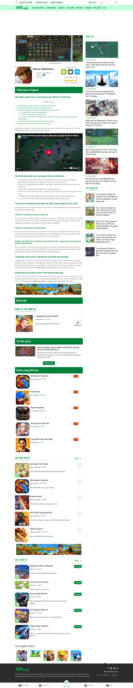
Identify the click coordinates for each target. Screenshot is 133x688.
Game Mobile (51, 7)
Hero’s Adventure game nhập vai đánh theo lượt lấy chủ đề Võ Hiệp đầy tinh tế (58, 348)
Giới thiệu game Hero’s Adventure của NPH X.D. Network (36, 106)
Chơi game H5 (21, 559)
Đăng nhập (92, 2)
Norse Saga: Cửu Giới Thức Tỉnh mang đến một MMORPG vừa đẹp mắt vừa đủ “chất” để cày (101, 152)
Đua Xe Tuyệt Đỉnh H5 (38, 594)
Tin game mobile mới (91, 59)
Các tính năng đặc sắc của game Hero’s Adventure (33, 108)
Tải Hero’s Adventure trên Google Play (32, 112)
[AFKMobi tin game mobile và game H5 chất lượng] (21, 7)
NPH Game (97, 7)
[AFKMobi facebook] (108, 668)
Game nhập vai (46, 73)
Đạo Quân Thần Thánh (39, 464)
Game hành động (35, 499)
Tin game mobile (38, 7)
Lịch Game (70, 7)
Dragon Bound (36, 496)
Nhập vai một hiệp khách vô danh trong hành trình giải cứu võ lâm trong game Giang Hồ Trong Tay (101, 122)
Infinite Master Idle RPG (40, 439)
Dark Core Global (37, 423)
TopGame (88, 7)
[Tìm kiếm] (116, 2)
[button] (17, 49)
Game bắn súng (34, 516)
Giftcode (79, 7)
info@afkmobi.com (112, 671)
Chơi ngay (77, 566)
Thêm (76, 458)
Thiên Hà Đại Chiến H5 (39, 626)
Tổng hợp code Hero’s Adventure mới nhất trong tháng (35, 121)
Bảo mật (98, 675)
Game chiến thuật (35, 467)
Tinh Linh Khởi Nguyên (39, 376)
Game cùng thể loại (27, 370)
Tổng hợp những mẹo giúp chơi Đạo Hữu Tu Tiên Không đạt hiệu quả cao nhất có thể (100, 64)
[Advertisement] (66, 21)
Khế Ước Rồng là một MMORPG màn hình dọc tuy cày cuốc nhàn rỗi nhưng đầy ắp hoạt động (101, 181)
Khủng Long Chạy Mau (39, 408)
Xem (75, 376)
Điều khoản (106, 675)
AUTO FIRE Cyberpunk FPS (41, 513)
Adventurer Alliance (42, 2)
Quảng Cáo (114, 675)
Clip (104, 7)
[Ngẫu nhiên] (78, 323)
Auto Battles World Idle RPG (42, 392)
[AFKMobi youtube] (111, 668)
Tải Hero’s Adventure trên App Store (31, 114)
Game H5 (61, 7)
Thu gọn (51, 102)
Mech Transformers (57, 2)
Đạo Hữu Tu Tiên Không (26, 2)
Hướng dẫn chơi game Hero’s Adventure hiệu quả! (33, 123)
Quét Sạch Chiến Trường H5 (41, 566)
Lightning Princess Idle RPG (47, 316)
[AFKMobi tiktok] (117, 668)
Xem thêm (50, 363)
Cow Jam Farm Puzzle (39, 582)
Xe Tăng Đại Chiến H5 (39, 610)
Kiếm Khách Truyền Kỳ (39, 480)
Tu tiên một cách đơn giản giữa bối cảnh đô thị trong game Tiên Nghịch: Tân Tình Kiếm (100, 93)
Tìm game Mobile (22, 457)
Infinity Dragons (36, 529)
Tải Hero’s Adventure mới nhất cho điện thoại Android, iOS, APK (38, 110)
